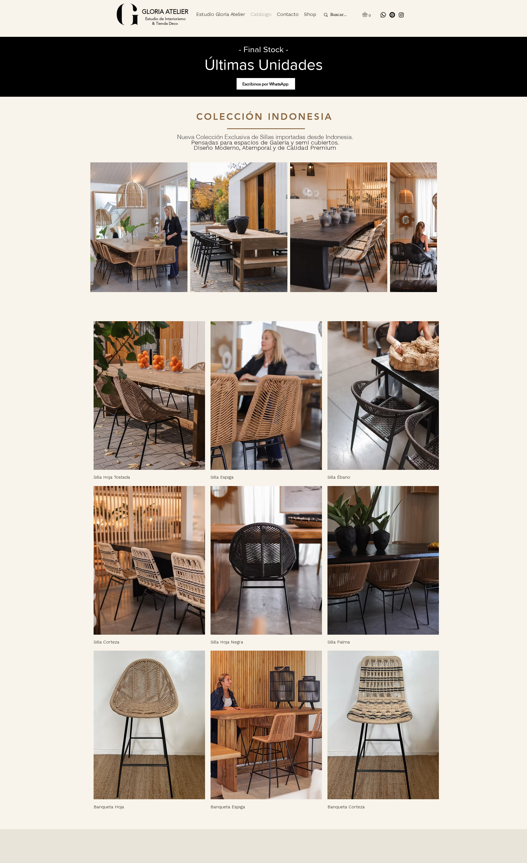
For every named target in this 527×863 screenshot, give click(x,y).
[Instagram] (401, 15)
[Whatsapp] (383, 15)
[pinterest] (392, 15)
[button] (367, 14)
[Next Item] (427, 227)
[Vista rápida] (149, 395)
